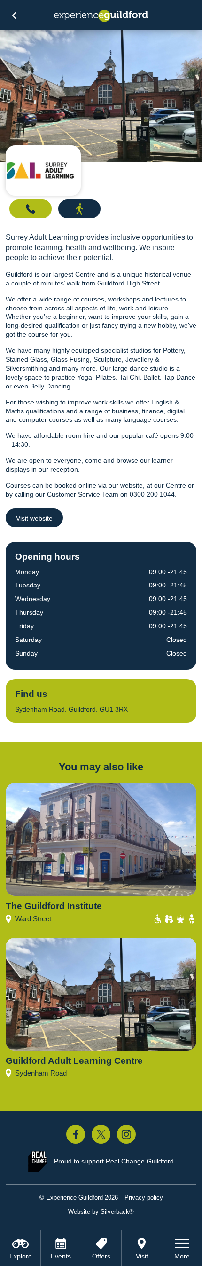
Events (61, 1256)
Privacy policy (143, 1197)
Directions (79, 208)
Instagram (126, 1134)
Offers (101, 1256)
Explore (20, 1256)
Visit (142, 1256)
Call (30, 208)
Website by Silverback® (101, 1211)
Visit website (34, 518)
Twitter (101, 1134)
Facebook (75, 1134)
